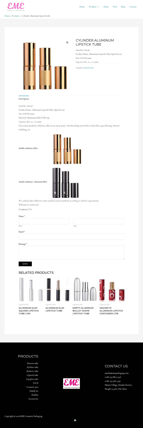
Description (24, 98)
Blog (123, 6)
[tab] (24, 99)
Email (22, 231)
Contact (132, 6)
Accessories (33, 398)
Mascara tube (32, 363)
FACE (35, 383)
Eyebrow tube (32, 371)
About (106, 6)
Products (93, 6)
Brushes (35, 395)
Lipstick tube (89, 67)
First (20, 226)
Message (23, 244)
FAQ (115, 6)
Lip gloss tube (32, 379)
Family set (34, 391)
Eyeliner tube (32, 367)
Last (75, 226)
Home (82, 6)
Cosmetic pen (32, 387)
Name (22, 216)
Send (25, 264)
